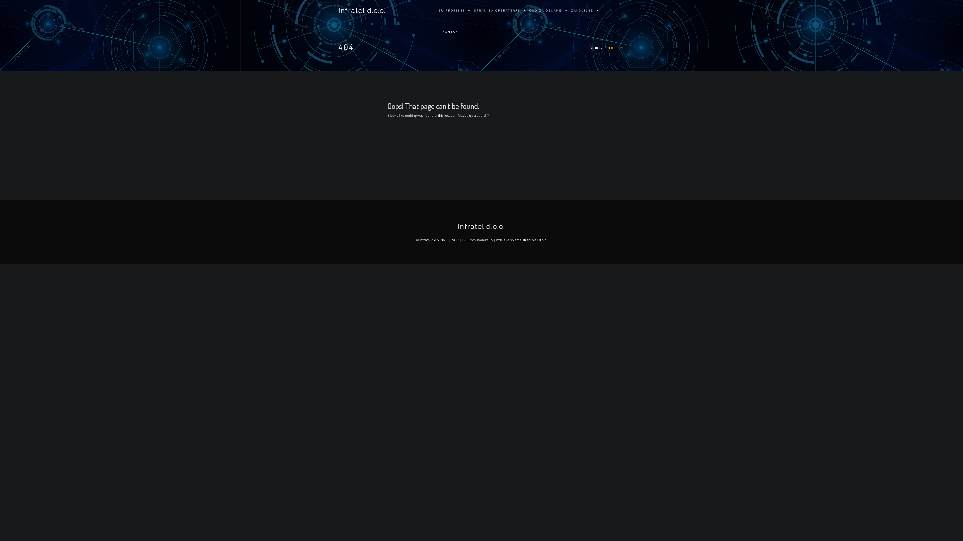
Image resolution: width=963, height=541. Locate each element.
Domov (596, 48)
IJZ (463, 240)
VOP (455, 240)
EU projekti (452, 10)
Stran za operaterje (497, 10)
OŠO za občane (545, 10)
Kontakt (451, 32)
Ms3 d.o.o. (539, 240)
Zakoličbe (582, 10)
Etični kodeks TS (481, 240)
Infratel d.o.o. (362, 11)
